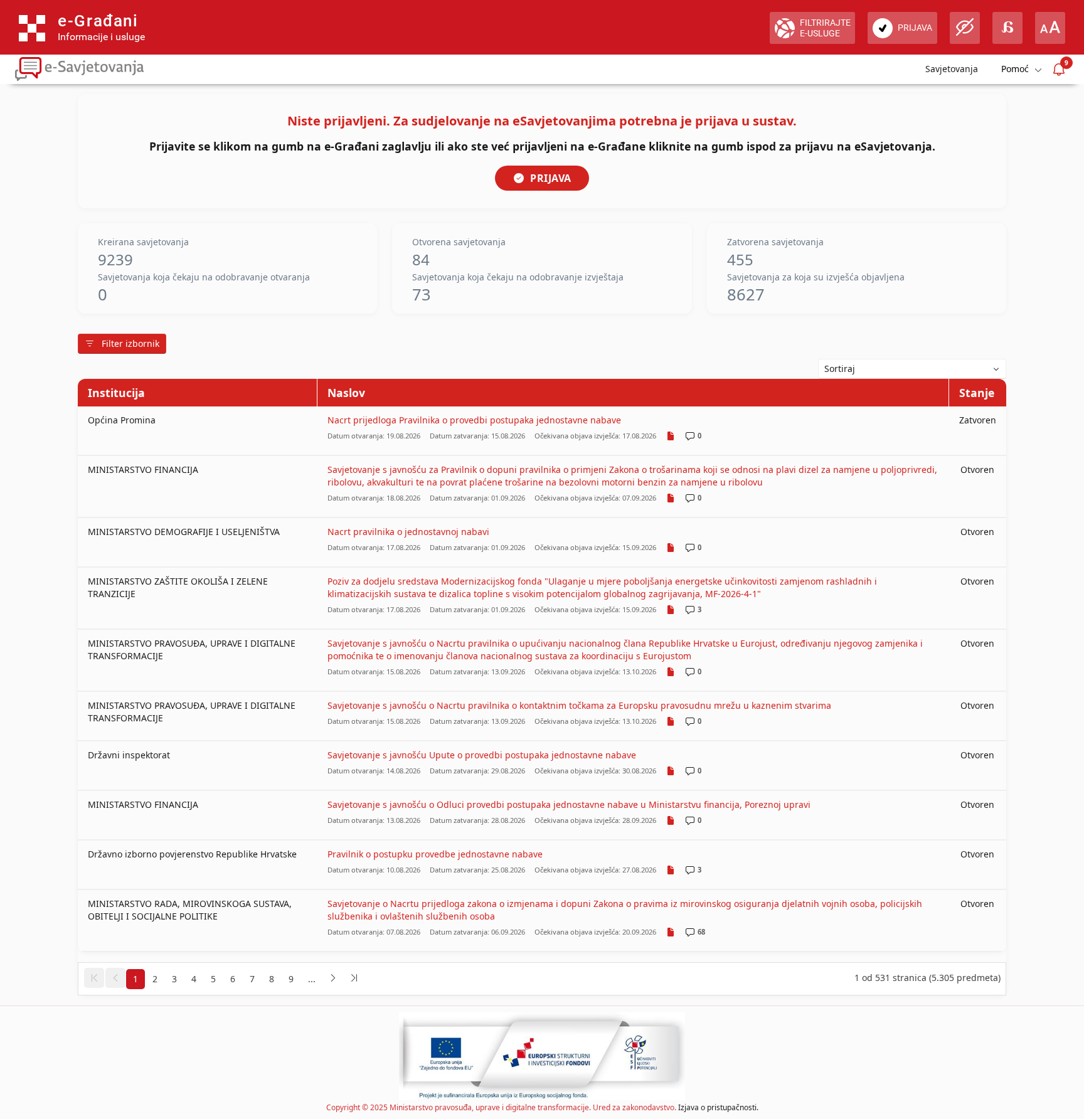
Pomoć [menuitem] (1015, 69)
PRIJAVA (550, 178)
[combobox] (912, 369)
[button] (94, 978)
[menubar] (1021, 69)
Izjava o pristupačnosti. (718, 1107)
